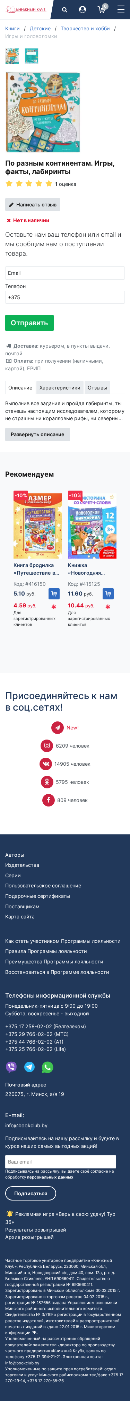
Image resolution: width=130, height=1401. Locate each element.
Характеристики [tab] (60, 388)
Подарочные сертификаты (37, 896)
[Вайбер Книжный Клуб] (11, 1067)
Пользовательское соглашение (43, 885)
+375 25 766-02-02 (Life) (35, 1049)
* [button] (54, 608)
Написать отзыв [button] (36, 204)
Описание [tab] (20, 388)
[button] (121, 9)
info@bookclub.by (26, 1125)
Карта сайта (20, 916)
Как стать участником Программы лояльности (63, 941)
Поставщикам (22, 906)
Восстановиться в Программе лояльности (57, 972)
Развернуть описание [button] (37, 434)
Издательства (22, 865)
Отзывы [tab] (97, 388)
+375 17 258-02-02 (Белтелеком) (45, 1026)
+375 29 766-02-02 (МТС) (37, 1034)
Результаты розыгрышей (35, 1230)
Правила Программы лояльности (46, 951)
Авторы (14, 855)
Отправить (29, 323)
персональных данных (50, 1177)
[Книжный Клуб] (26, 9)
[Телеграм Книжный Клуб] (29, 1067)
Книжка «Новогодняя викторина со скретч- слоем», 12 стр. (92, 569)
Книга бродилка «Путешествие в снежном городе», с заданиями (37, 569)
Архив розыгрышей (29, 1237)
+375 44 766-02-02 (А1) (34, 1042)
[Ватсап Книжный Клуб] (47, 1067)
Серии (13, 875)
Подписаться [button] (30, 1193)
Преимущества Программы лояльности (54, 961)
